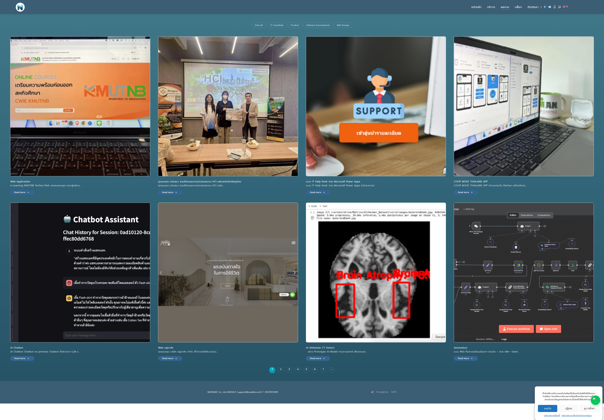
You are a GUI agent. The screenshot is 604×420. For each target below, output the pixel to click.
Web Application (20, 181)
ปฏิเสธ (568, 408)
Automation (460, 347)
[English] (563, 6)
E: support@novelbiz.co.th (248, 392)
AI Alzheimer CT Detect (320, 347)
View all (259, 25)
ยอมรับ (547, 408)
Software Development (318, 25)
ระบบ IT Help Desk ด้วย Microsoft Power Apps (333, 181)
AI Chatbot (16, 347)
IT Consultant (276, 25)
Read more (20, 192)
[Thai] (566, 6)
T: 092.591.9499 (270, 392)
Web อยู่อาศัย (165, 347)
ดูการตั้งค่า (589, 408)
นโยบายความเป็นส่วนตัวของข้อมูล (577, 415)
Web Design (343, 25)
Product (295, 25)
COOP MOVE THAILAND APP (471, 181)
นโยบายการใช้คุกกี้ (552, 415)
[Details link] (80, 106)
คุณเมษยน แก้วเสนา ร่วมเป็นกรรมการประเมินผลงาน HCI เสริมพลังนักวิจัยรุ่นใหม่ (199, 181)
